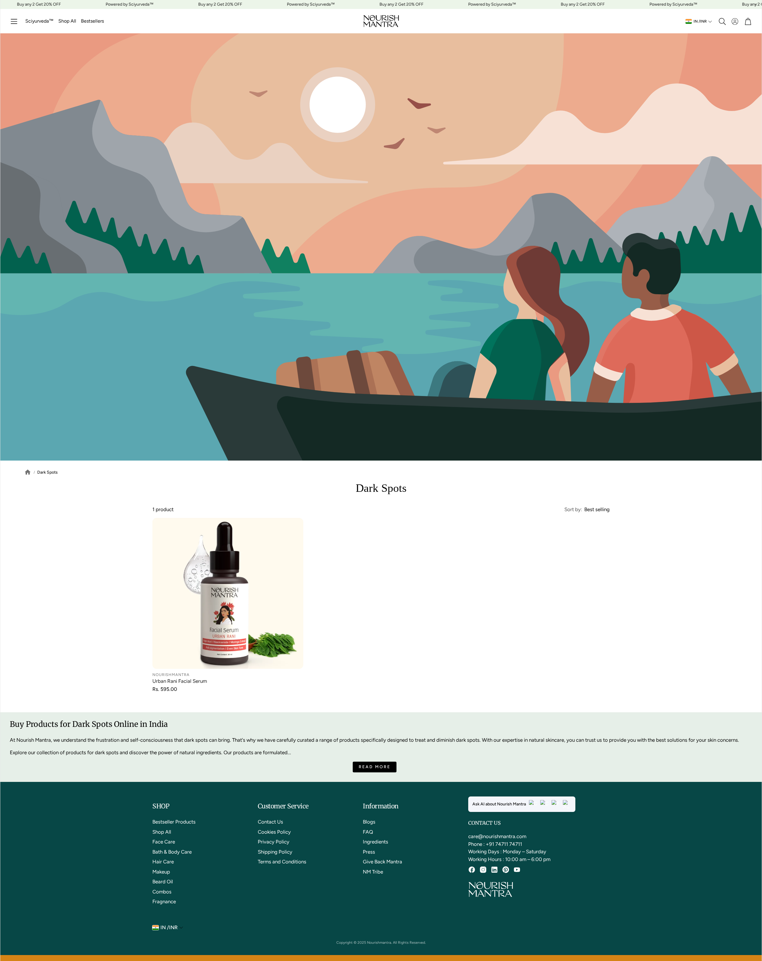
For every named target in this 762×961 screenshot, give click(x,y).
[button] (14, 21)
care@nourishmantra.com (497, 836)
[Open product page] (227, 593)
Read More (375, 766)
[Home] (24, 472)
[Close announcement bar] (755, 4)
